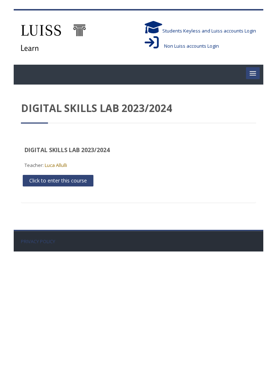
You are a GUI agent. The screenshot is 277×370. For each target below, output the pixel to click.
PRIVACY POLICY (38, 241)
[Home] (53, 37)
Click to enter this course (58, 180)
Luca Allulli (56, 165)
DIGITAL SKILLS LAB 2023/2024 (67, 150)
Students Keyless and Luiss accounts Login (209, 30)
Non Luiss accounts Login (189, 46)
